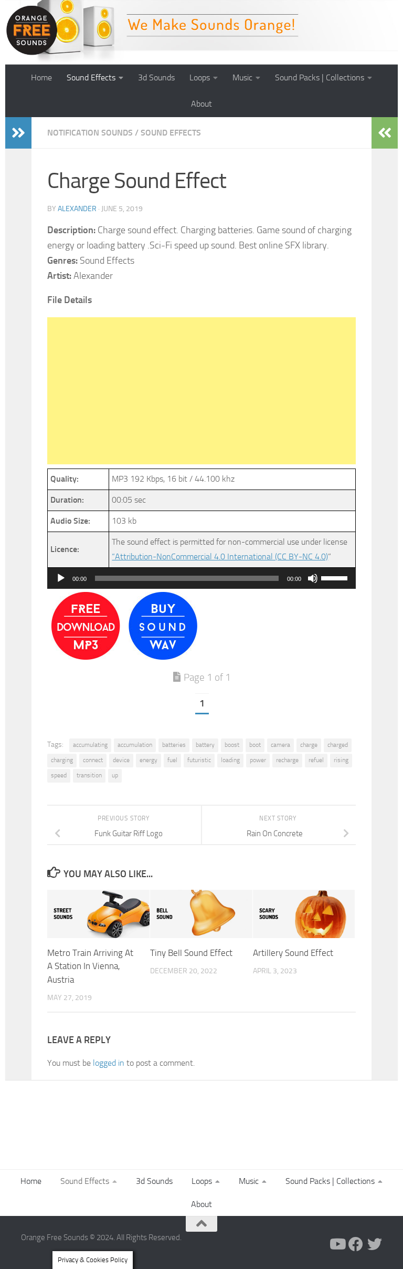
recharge (287, 760)
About (201, 104)
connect (93, 760)
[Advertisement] (201, 390)
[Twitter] (374, 1244)
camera (280, 744)
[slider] (336, 577)
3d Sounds (156, 77)
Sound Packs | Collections (319, 77)
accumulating (90, 744)
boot (255, 744)
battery (205, 744)
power (258, 760)
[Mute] (312, 578)
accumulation (135, 744)
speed (59, 775)
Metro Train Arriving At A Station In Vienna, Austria (90, 966)
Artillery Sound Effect (293, 953)
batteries (174, 744)
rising (341, 760)
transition (89, 775)
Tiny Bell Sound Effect (191, 953)
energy (148, 760)
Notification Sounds (90, 133)
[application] (201, 578)
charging (62, 760)
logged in (108, 1063)
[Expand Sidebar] (18, 133)
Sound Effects (91, 77)
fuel (172, 760)
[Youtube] (337, 1244)
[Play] (61, 578)
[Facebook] (355, 1244)
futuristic (199, 760)
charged (337, 744)
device (121, 760)
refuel (316, 760)
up (115, 775)
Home (41, 77)
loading (230, 760)
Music (242, 77)
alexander (77, 208)
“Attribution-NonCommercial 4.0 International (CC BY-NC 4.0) (220, 556)
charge (308, 744)
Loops (199, 77)
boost (232, 744)
